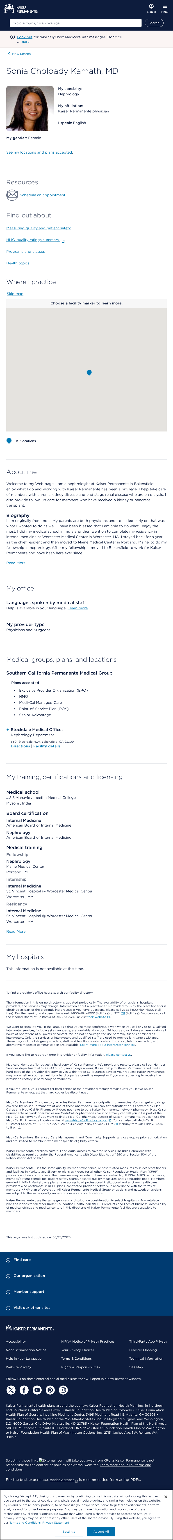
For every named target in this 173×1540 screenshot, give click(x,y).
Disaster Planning (143, 1350)
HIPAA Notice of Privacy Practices (87, 1341)
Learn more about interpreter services (107, 1044)
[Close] (166, 1497)
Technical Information (146, 1358)
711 (123, 1013)
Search (154, 23)
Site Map (136, 1367)
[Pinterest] (49, 1390)
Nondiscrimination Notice (26, 1350)
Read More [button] (15, 563)
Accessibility (16, 1341)
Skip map (15, 294)
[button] (89, 373)
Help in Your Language (23, 1358)
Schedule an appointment (42, 195)
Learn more (78, 608)
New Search (21, 54)
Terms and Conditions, (25, 1522)
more (25, 42)
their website (96, 1017)
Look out (24, 37)
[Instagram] (62, 1390)
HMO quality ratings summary (33, 240)
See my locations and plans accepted (39, 152)
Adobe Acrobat (62, 1480)
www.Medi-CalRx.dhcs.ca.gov (86, 1120)
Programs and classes (25, 251)
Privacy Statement (55, 1522)
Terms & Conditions (76, 1358)
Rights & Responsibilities (80, 1367)
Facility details (47, 746)
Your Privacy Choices (77, 1350)
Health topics (18, 263)
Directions (21, 746)
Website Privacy (18, 1367)
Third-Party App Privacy (148, 1341)
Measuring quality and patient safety (38, 228)
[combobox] (76, 23)
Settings (69, 1531)
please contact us (118, 1054)
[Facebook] (23, 1390)
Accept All (101, 1531)
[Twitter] (10, 1390)
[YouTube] (36, 1390)
